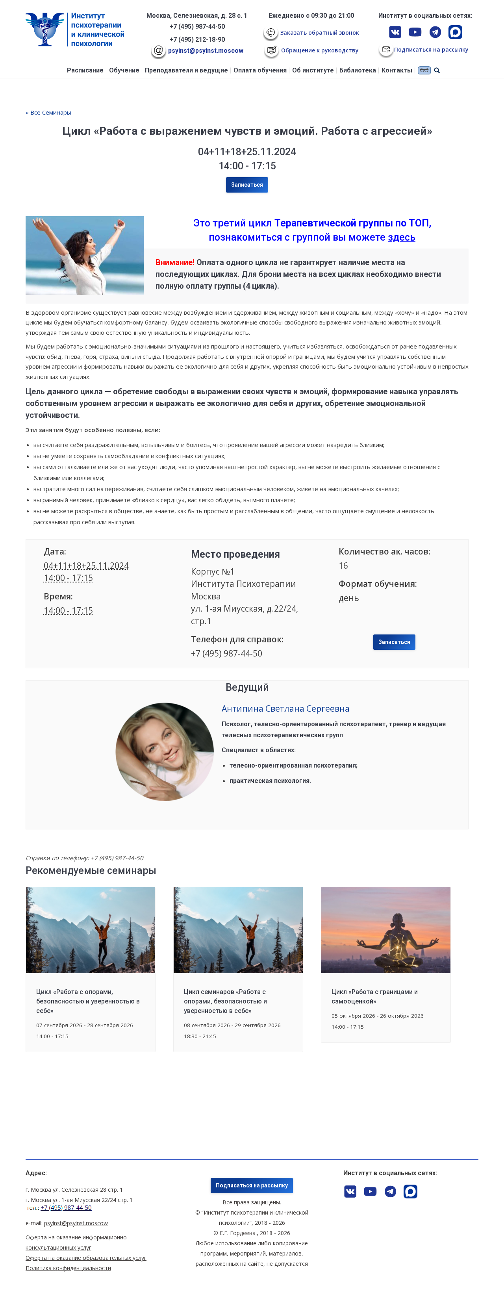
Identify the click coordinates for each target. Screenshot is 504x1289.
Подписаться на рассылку (252, 1185)
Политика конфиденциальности (68, 1268)
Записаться (247, 185)
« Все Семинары (48, 112)
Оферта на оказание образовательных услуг (86, 1257)
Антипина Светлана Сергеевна (286, 708)
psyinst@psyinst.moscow (205, 50)
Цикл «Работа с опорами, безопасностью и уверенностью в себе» (88, 1001)
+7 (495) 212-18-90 (197, 39)
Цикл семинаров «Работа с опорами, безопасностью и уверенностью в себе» (225, 1001)
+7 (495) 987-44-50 (197, 26)
